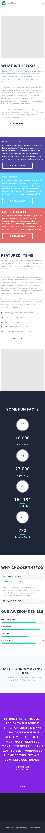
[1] (20, 786)
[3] (24, 786)
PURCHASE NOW (17, 166)
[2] (22, 786)
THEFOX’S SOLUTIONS (13, 582)
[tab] (22, 577)
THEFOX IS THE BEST (12, 601)
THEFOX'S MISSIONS (12, 577)
